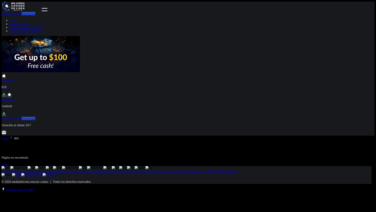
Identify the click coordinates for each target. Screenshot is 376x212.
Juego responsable (177, 171)
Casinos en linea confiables (26, 27)
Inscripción (28, 13)
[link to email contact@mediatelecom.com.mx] (4, 133)
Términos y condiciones (204, 171)
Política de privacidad (109, 171)
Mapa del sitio (228, 171)
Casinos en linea (19, 24)
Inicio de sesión (11, 13)
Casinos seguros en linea (24, 31)
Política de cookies (134, 171)
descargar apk (19, 189)
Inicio (12, 20)
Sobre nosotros (156, 171)
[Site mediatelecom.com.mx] (21, 10)
